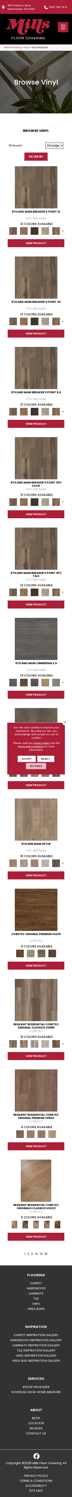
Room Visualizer (36, 1387)
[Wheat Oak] (52, 1134)
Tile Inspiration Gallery (36, 1350)
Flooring (17, 47)
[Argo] (24, 682)
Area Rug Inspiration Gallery (36, 1361)
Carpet (36, 1283)
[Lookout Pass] (45, 231)
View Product (36, 243)
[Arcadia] (36, 638)
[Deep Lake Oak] (45, 1043)
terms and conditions (31, 746)
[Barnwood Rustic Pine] (36, 909)
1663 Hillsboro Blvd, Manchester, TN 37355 (21, 7)
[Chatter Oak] (34, 863)
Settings (36, 766)
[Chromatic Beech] (36, 1090)
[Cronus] (45, 682)
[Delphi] (56, 682)
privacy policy (41, 743)
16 (46, 1254)
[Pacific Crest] (56, 231)
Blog (36, 1418)
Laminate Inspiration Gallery (36, 1345)
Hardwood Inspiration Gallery (36, 1340)
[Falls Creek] (36, 187)
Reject (45, 758)
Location (36, 1423)
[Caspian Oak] (34, 1043)
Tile (36, 1298)
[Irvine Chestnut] (56, 1043)
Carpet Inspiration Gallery (36, 1335)
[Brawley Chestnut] (24, 1043)
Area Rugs (36, 1309)
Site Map (36, 1490)
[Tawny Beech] (41, 1134)
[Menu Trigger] (63, 27)
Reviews (36, 1428)
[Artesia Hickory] (36, 1000)
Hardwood (36, 1288)
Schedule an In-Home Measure (36, 1392)
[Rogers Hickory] (57, 1224)
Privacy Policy (36, 1475)
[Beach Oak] (24, 863)
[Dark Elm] (56, 863)
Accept (27, 758)
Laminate (36, 1293)
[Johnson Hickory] (47, 1224)
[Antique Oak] (36, 1180)
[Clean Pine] (45, 863)
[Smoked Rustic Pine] (52, 953)
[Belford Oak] (25, 1224)
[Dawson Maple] (36, 1224)
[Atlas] (34, 682)
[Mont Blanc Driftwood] (31, 953)
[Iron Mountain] (34, 231)
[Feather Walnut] (31, 1134)
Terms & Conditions (36, 1480)
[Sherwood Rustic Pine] (41, 953)
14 (36, 1254)
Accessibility (36, 1485)
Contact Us (36, 1433)
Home (7, 47)
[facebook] (36, 1456)
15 (41, 1254)
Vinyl (26, 47)
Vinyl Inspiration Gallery (36, 1355)
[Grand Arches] (24, 231)
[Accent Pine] (36, 819)
